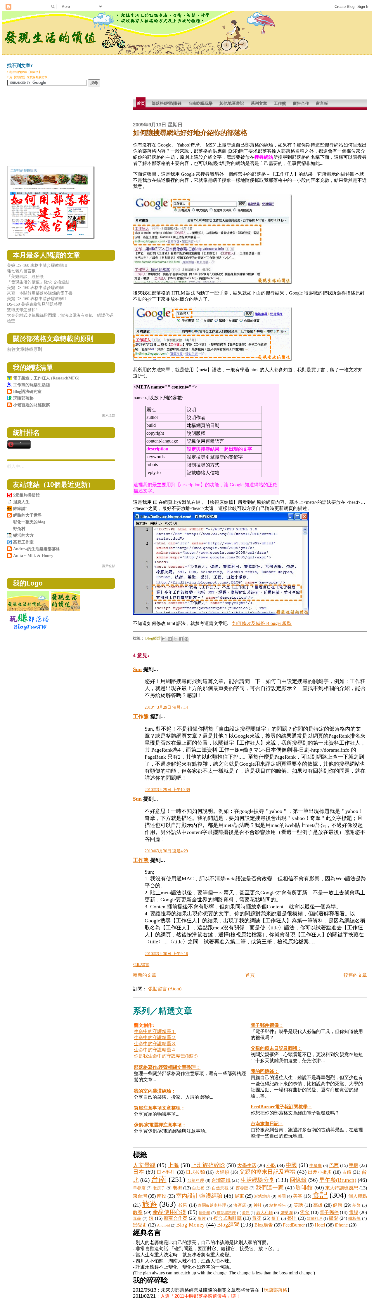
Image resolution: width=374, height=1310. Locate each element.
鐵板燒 (354, 1218)
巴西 (334, 1165)
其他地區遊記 (231, 103)
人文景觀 (144, 1165)
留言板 (322, 103)
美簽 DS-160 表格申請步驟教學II (36, 298)
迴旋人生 (21, 501)
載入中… (16, 466)
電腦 (353, 1212)
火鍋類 (222, 1172)
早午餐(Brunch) (337, 1180)
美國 (282, 1196)
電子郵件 (329, 1212)
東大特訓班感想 (341, 1187)
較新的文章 (144, 975)
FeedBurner (294, 1224)
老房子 (159, 1188)
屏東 (239, 1196)
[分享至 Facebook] (181, 639)
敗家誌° (20, 508)
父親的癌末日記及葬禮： (276, 1048)
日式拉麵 (195, 1172)
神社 (258, 1205)
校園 (183, 1205)
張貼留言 (141, 964)
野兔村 (19, 528)
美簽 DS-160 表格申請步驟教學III (37, 265)
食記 (320, 1195)
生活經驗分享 (257, 1180)
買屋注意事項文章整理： (159, 1107)
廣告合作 (301, 103)
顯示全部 (108, 415)
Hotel (320, 1224)
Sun (137, 669)
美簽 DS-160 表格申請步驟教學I (36, 287)
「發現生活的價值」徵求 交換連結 (38, 282)
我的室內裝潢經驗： (155, 1090)
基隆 (356, 1205)
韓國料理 (314, 1219)
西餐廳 (242, 1188)
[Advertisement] (239, 79)
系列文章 (259, 103)
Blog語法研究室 (27, 391)
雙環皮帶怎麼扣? (22, 309)
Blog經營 (153, 638)
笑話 (298, 1205)
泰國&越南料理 (212, 1205)
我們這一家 (270, 1187)
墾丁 (275, 1218)
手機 (353, 1165)
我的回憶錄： (265, 1071)
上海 (173, 1165)
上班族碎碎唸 (208, 1165)
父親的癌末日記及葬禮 (267, 1172)
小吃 (271, 1165)
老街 (177, 1187)
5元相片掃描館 (26, 495)
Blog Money (190, 1225)
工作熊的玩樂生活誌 (31, 384)
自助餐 (198, 1188)
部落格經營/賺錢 (166, 103)
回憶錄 (298, 1180)
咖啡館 (304, 1187)
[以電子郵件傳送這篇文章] (164, 639)
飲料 (246, 1213)
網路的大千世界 (27, 515)
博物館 (204, 1213)
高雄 (318, 1205)
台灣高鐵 (221, 1180)
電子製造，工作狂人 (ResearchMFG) (46, 378)
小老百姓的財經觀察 (31, 405)
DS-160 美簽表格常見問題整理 (34, 304)
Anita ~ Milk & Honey (33, 555)
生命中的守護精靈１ (155, 1031)
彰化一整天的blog (29, 522)
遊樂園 (286, 1212)
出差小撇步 (320, 1172)
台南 (159, 1179)
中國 (291, 1165)
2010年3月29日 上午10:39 (167, 789)
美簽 (297, 1196)
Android (163, 1225)
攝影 (333, 1218)
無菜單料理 (226, 1213)
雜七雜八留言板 (21, 271)
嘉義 (137, 1218)
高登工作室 (23, 542)
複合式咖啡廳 (227, 1218)
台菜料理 (195, 1180)
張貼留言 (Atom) (164, 988)
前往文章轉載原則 (24, 349)
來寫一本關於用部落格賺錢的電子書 (39, 293)
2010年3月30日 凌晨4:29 (166, 851)
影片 (202, 1218)
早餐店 (139, 1188)
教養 (137, 1212)
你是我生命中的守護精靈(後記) (166, 1055)
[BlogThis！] (170, 639)
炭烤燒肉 (262, 1196)
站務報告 (277, 1205)
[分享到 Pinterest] (186, 639)
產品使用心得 (169, 1212)
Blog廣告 (263, 1224)
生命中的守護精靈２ (155, 1037)
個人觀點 (357, 1196)
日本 (138, 1172)
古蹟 (347, 1172)
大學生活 (246, 1165)
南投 (161, 1196)
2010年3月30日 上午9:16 (166, 953)
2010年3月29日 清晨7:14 (166, 707)
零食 (304, 1212)
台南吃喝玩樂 (200, 103)
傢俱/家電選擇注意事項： (160, 1124)
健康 (337, 1205)
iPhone (341, 1224)
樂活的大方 (23, 535)
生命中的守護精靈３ (155, 1043)
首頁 (141, 103)
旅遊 (149, 1204)
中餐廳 (315, 1165)
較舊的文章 (355, 975)
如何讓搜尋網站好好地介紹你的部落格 (190, 133)
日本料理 (166, 1172)
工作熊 (280, 103)
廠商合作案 (175, 1218)
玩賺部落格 (275, 1290)
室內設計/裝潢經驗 (199, 1196)
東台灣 (140, 1196)
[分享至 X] (175, 639)
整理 (292, 1218)
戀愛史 (140, 1224)
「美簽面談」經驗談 (25, 276)
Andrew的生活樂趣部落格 (36, 548)
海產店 (239, 1205)
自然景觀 (220, 1188)
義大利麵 (264, 1212)
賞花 (257, 1218)
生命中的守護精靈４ (155, 1049)
